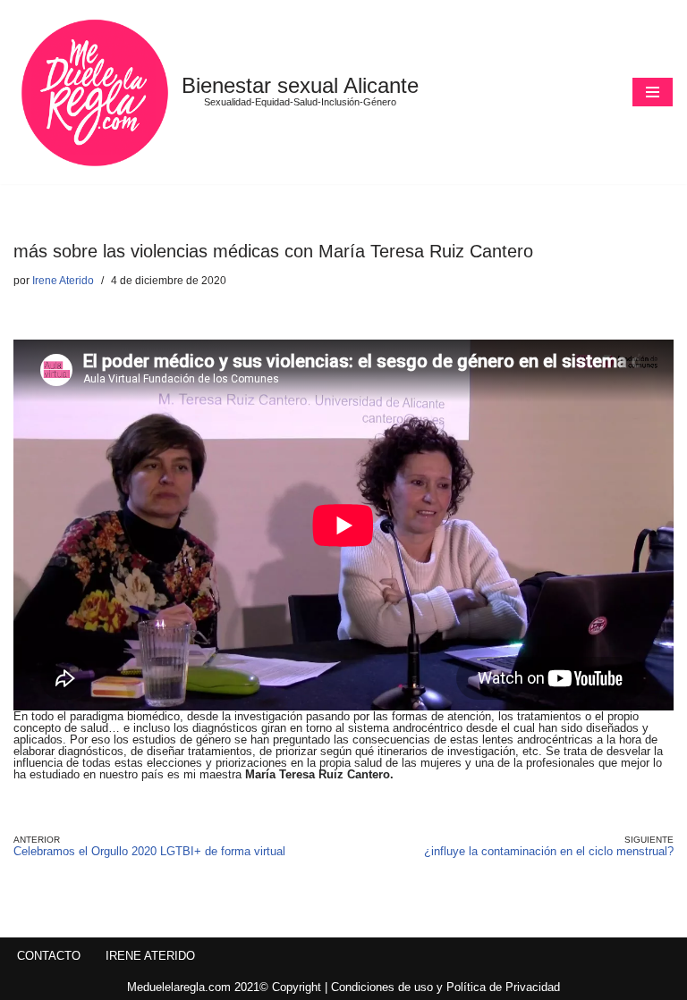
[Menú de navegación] (653, 92)
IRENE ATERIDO (150, 955)
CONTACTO (49, 955)
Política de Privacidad (503, 987)
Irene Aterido (63, 280)
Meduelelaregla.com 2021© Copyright (226, 987)
